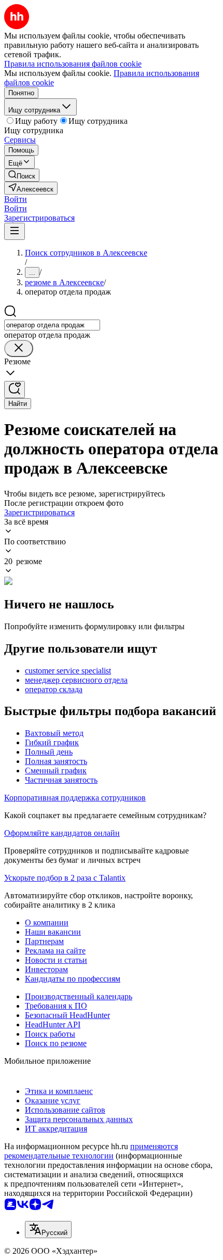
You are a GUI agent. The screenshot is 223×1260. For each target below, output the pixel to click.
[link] (21, 175)
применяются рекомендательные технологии (91, 1151)
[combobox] (52, 325)
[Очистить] (18, 348)
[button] (15, 199)
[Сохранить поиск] (14, 389)
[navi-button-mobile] (14, 231)
